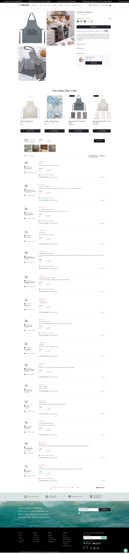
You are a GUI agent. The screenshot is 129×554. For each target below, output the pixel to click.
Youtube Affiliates (52, 539)
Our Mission (36, 537)
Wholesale (65, 543)
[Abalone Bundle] (81, 61)
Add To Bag (93, 63)
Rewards (50, 535)
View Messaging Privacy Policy (95, 519)
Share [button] (56, 177)
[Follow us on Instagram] (91, 548)
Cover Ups (21, 539)
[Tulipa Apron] (81, 21)
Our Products (36, 539)
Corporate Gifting (67, 545)
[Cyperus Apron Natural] (88, 21)
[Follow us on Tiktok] (84, 548)
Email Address (86, 535)
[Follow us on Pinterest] (98, 548)
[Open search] (101, 5)
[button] (28, 148)
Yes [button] (50, 177)
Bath (20, 537)
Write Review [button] (99, 140)
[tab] (93, 156)
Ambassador (51, 541)
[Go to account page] (107, 5)
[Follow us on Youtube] (94, 548)
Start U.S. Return (67, 541)
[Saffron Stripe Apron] (92, 21)
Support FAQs (66, 537)
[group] (31, 140)
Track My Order (66, 539)
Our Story (35, 535)
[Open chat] (126, 551)
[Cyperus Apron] (78, 21)
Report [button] (52, 177)
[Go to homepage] (23, 5)
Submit (104, 537)
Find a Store (36, 541)
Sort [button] (25, 156)
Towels (20, 535)
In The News (51, 537)
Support (65, 535)
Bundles (21, 541)
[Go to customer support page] (104, 5)
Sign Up (105, 509)
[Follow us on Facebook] (87, 548)
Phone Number (82, 507)
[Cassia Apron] (85, 21)
